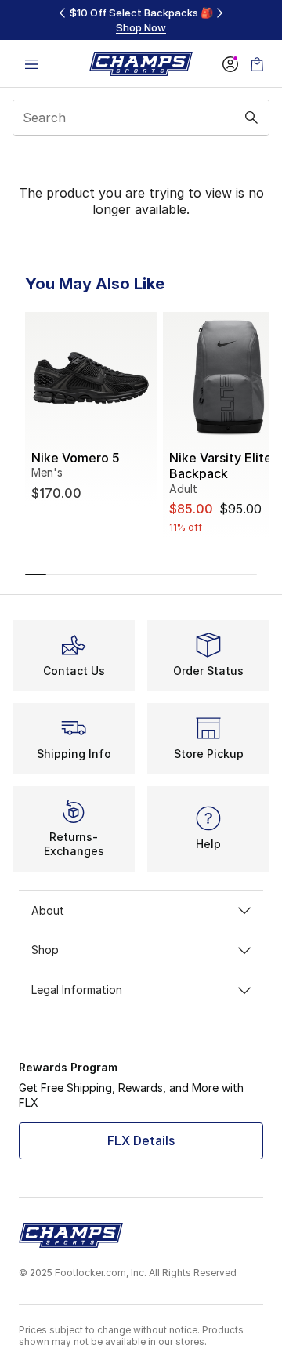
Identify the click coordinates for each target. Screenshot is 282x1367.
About (47, 910)
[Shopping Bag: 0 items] (257, 64)
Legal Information (76, 989)
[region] (141, 20)
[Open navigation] (31, 64)
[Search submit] (251, 117)
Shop (45, 949)
